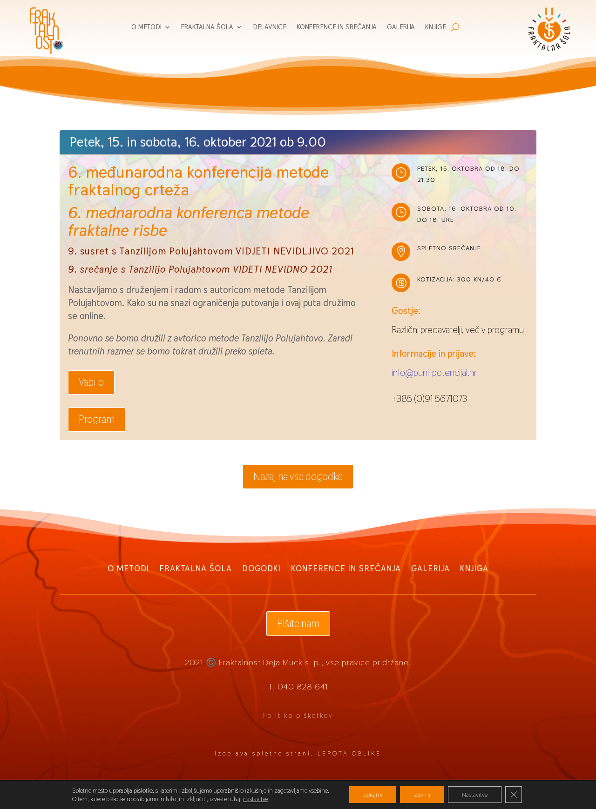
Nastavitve (475, 794)
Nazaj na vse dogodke (298, 476)
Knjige (435, 27)
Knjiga (474, 567)
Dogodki (261, 567)
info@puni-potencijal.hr (434, 373)
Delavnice (269, 27)
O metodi (146, 27)
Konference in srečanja (337, 27)
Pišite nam (298, 623)
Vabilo (91, 381)
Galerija (401, 27)
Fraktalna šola (207, 27)
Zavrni (422, 794)
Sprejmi (372, 794)
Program (97, 419)
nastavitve (255, 799)
